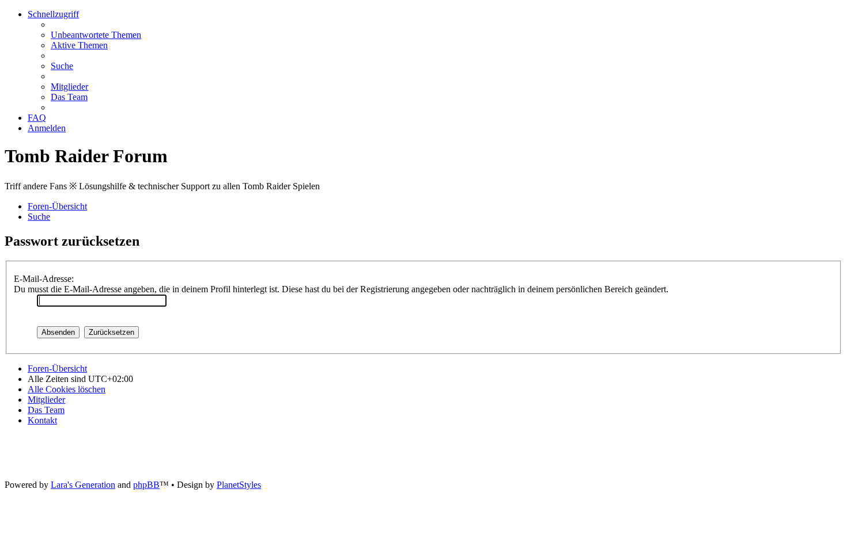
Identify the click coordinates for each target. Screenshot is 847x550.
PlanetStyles (239, 485)
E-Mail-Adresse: (44, 279)
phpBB (146, 485)
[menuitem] (96, 35)
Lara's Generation (83, 485)
